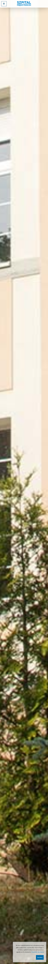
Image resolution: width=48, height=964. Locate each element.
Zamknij (39, 957)
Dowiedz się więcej (37, 952)
